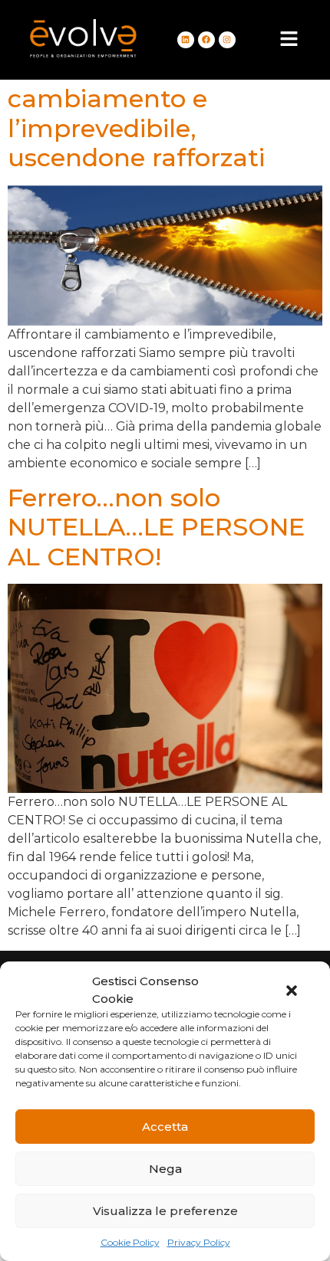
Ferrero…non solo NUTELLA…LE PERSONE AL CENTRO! (156, 527)
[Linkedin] (185, 39)
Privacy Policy (198, 1242)
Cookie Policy (130, 1242)
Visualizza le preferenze (165, 1211)
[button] (291, 990)
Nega (165, 1168)
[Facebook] (206, 39)
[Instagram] (227, 39)
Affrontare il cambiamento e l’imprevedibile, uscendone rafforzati (136, 113)
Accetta (165, 1126)
